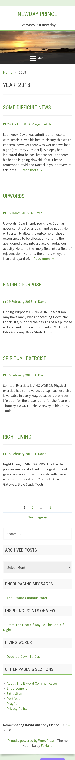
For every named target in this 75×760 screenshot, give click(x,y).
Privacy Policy (17, 708)
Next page (35, 517)
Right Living (17, 437)
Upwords (13, 196)
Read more (33, 170)
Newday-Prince (37, 13)
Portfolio (13, 698)
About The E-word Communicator (32, 683)
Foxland (47, 745)
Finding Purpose (22, 285)
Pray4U (12, 703)
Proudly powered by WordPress (31, 740)
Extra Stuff (14, 693)
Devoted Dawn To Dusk (24, 656)
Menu (41, 58)
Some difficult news (27, 107)
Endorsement (17, 688)
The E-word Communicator (27, 597)
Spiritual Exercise (24, 358)
